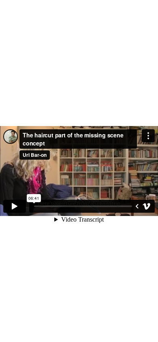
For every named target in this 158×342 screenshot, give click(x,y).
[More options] (148, 135)
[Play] (14, 206)
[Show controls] (137, 206)
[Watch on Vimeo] (147, 206)
